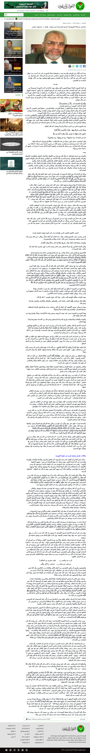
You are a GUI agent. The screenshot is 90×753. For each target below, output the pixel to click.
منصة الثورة (11, 725)
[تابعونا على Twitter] (10, 750)
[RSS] (26, 750)
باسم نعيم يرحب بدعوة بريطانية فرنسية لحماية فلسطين (17, 19)
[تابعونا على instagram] (14, 750)
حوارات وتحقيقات (38, 737)
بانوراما (13, 731)
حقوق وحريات (39, 739)
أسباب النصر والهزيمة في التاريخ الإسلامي (14, 153)
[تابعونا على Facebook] (18, 750)
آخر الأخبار (40, 731)
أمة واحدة (59, 15)
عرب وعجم (26, 725)
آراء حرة (27, 734)
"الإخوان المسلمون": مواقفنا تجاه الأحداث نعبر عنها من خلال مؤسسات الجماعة (58, 19)
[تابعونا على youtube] (6, 750)
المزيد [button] (36, 15)
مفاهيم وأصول (51, 15)
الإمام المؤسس (24, 739)
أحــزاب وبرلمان (39, 734)
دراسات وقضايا (67, 23)
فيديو (13, 737)
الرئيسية (83, 15)
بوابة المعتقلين (67, 15)
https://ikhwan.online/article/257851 (39, 719)
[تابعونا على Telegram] (22, 750)
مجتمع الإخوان (39, 742)
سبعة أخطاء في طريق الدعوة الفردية (15, 114)
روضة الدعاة (42, 15)
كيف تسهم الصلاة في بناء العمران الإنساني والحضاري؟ (13, 133)
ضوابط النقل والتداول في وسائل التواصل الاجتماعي (14, 172)
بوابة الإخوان (76, 15)
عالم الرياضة (25, 742)
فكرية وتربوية (11, 734)
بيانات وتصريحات (10, 728)
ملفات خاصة (25, 737)
